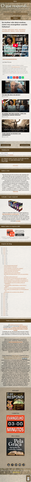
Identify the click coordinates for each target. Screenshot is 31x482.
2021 (4, 253)
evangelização (6, 31)
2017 (4, 297)
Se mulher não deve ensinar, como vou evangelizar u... (16, 274)
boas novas (11, 29)
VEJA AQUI (15, 165)
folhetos (12, 31)
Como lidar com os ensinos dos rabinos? (14, 292)
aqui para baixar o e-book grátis (10, 214)
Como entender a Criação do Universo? (13, 268)
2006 (4, 313)
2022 (4, 252)
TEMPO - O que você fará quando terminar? (14, 287)
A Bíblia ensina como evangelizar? (12, 272)
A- (28, 479)
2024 (4, 249)
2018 (4, 296)
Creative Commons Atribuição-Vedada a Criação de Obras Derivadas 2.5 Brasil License (15, 329)
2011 (4, 306)
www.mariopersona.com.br (15, 342)
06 (5, 256)
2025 (4, 248)
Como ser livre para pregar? (10, 265)
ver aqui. (18, 221)
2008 (4, 310)
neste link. (15, 191)
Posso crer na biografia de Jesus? (12, 269)
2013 (4, 303)
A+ (28, 478)
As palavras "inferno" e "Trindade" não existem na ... (16, 279)
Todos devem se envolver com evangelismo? (11, 134)
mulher (17, 31)
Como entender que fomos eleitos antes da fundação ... (14, 283)
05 (5, 258)
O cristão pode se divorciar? (11, 276)
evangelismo (22, 29)
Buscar (16, 18)
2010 (4, 308)
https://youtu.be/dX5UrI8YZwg (10, 59)
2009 (4, 309)
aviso (5, 29)
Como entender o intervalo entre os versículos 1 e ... (16, 281)
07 (5, 255)
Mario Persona (22, 326)
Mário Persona (16, 472)
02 (5, 262)
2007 (4, 312)
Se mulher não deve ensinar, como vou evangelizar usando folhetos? (14, 114)
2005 (4, 315)
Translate (11, 154)
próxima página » (25, 145)
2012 (4, 305)
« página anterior (6, 145)
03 (5, 261)
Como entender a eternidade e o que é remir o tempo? (15, 286)
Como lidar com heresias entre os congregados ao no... (16, 290)
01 (5, 264)
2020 (4, 293)
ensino (16, 29)
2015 (4, 300)
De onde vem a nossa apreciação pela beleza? (15, 278)
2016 (4, 299)
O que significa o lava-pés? (10, 266)
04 (5, 259)
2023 (4, 251)
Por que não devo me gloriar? (11, 94)
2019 (4, 294)
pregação (22, 31)
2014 (4, 302)
